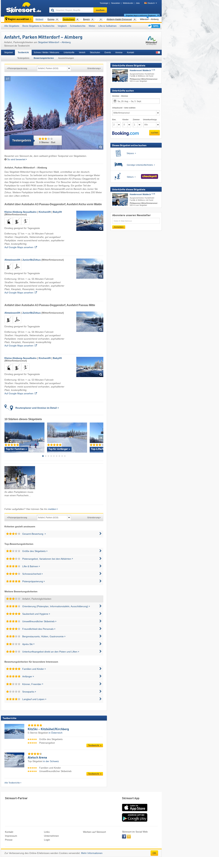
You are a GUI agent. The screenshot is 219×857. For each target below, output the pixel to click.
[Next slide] (100, 437)
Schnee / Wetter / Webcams (46, 52)
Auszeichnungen (66, 58)
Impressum (11, 835)
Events (108, 52)
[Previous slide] (6, 437)
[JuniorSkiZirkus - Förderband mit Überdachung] (17, 270)
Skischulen (95, 52)
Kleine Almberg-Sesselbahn (20, 211)
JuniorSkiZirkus (31, 259)
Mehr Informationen (91, 853)
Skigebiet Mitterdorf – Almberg (54, 42)
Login (47, 839)
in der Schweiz (51, 761)
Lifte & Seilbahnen (107, 26)
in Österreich (55, 732)
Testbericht (23, 52)
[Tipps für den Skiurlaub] (154, 26)
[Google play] (134, 821)
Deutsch (151, 3)
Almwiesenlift (12, 259)
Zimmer (136, 119)
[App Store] (134, 811)
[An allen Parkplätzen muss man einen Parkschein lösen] (19, 478)
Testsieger (104, 3)
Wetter (92, 26)
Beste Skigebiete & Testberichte (38, 26)
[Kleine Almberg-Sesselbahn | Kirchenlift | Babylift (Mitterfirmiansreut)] (89, 221)
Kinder (125, 119)
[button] (125, 133)
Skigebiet (8, 52)
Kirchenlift (45, 211)
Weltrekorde (128, 3)
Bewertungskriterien (44, 58)
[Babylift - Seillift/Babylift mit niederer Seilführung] (25, 225)
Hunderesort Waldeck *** (142, 70)
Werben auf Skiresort (94, 831)
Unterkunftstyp (150, 119)
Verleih (82, 52)
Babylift (57, 211)
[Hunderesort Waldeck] (120, 75)
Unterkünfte (125, 26)
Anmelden (119, 227)
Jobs (138, 3)
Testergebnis (23, 58)
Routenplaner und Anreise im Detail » (37, 408)
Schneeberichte (77, 26)
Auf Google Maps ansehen (18, 247)
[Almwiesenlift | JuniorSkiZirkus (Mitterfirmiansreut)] (89, 269)
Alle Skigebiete (11, 26)
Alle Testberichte (12, 783)
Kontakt (130, 52)
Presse (8, 839)
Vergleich (62, 26)
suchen (154, 132)
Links (47, 831)
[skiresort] (23, 8)
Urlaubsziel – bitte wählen (124, 108)
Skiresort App (130, 798)
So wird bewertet (16, 159)
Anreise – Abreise (120, 96)
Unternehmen (51, 835)
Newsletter (115, 3)
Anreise (119, 52)
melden (52, 509)
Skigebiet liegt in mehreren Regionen (141, 15)
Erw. (114, 119)
